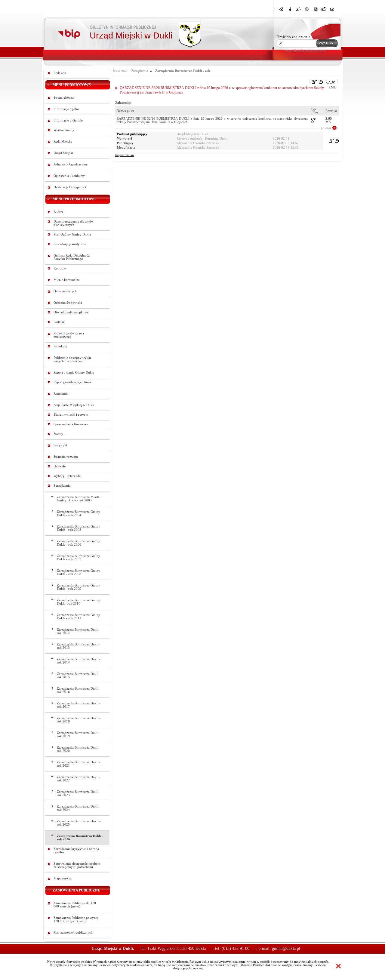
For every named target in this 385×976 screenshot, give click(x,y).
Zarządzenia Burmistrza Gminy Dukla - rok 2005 (78, 528)
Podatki (59, 322)
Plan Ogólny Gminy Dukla (72, 234)
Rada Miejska (63, 141)
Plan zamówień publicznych (73, 932)
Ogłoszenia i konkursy (69, 175)
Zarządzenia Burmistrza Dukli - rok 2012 (78, 631)
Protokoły (60, 346)
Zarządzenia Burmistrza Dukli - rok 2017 (78, 705)
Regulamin (61, 393)
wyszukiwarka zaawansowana (305, 50)
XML (332, 87)
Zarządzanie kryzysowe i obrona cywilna (76, 850)
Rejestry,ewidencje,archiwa (72, 382)
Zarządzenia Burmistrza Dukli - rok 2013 (78, 646)
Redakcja (60, 73)
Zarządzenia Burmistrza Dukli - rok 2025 (78, 823)
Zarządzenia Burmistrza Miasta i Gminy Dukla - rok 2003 (79, 498)
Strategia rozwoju (66, 456)
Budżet (58, 212)
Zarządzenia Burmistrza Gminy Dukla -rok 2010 (78, 602)
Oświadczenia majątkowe (71, 312)
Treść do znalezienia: (294, 37)
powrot (326, 128)
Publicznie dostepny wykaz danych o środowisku (72, 359)
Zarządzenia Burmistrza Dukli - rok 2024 (78, 808)
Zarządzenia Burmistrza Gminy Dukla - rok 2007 (78, 557)
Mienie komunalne (67, 280)
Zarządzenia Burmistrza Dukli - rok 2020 (78, 749)
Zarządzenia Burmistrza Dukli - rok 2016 (78, 690)
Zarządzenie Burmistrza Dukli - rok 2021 (78, 764)
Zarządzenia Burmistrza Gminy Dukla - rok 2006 (78, 543)
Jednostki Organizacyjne (71, 164)
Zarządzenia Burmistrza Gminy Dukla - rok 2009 (78, 587)
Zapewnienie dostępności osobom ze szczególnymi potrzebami (77, 865)
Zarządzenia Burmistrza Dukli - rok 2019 (78, 734)
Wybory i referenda (67, 476)
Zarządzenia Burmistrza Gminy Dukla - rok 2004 (78, 513)
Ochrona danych (65, 291)
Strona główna (64, 97)
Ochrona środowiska (68, 302)
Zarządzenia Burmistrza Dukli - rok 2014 (78, 660)
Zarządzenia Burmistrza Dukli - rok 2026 (80, 837)
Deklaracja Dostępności (70, 187)
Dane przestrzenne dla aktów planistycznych (74, 223)
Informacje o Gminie (68, 120)
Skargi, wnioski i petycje (71, 414)
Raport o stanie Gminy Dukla (74, 372)
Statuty (58, 434)
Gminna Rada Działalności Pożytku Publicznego (72, 257)
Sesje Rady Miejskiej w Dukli (74, 405)
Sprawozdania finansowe (71, 424)
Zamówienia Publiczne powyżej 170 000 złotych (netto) (76, 919)
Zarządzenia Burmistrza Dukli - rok (182, 71)
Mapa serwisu (63, 878)
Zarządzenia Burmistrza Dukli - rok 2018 (78, 719)
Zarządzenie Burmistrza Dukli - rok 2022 (78, 778)
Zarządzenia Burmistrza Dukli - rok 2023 (78, 793)
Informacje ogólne (66, 109)
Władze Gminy (64, 130)
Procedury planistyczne (70, 244)
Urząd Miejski (63, 153)
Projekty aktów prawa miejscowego (69, 335)
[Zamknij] (338, 966)
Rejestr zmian (124, 155)
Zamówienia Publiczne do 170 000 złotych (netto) (75, 904)
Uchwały (60, 466)
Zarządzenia (62, 485)
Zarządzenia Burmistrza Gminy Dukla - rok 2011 (78, 616)
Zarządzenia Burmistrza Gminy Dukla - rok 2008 (78, 572)
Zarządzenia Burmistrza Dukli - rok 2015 (78, 675)
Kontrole (60, 268)
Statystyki (60, 445)
